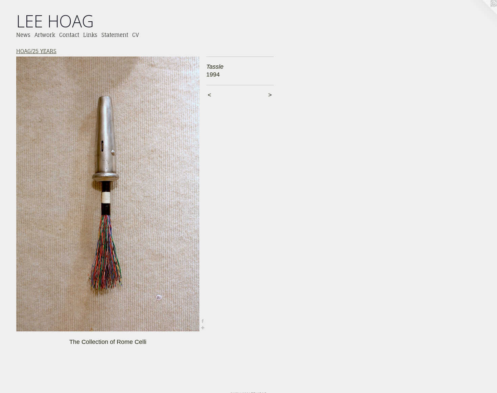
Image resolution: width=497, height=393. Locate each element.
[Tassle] (107, 194)
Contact (69, 34)
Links (90, 34)
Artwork (44, 34)
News (23, 34)
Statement (114, 34)
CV (135, 34)
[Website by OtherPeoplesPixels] (483, 13)
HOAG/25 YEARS (36, 51)
